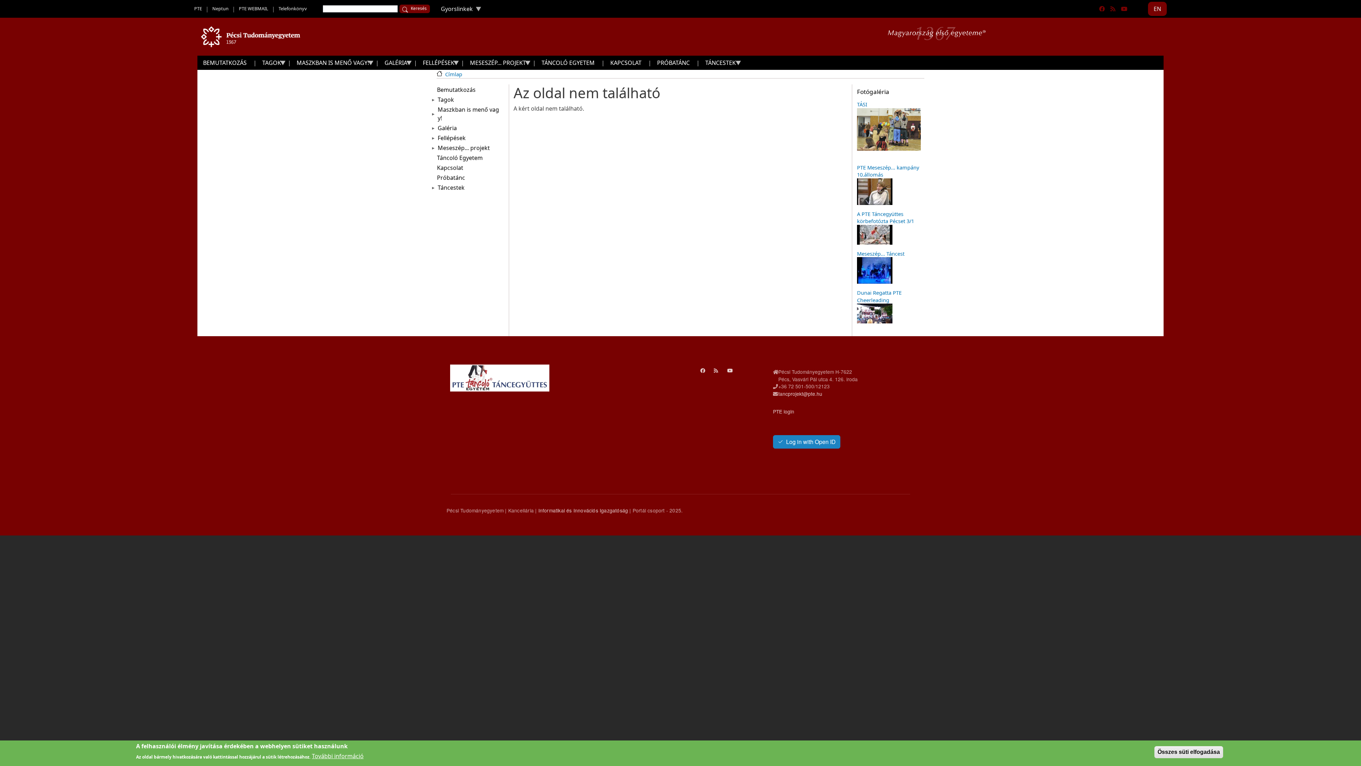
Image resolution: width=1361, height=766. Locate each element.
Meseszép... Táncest (880, 253)
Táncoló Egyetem (460, 158)
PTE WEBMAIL (253, 8)
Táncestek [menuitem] (718, 64)
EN (1157, 9)
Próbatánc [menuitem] (673, 63)
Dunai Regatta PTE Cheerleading (879, 296)
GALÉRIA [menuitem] (393, 64)
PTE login (783, 411)
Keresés (419, 8)
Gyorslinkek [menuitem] (454, 10)
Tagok (446, 100)
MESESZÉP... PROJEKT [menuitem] (495, 64)
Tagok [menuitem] (269, 64)
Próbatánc (451, 178)
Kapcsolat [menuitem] (626, 63)
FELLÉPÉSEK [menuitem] (435, 64)
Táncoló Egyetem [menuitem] (568, 63)
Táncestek (451, 188)
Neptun (220, 8)
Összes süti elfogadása (1189, 752)
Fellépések (452, 138)
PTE (198, 8)
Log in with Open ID (811, 442)
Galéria (447, 128)
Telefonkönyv (293, 8)
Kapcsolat (450, 168)
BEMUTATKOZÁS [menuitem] (225, 63)
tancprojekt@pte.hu (800, 393)
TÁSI (862, 104)
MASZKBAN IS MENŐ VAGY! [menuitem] (330, 64)
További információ (338, 756)
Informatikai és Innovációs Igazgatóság (583, 510)
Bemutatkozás (456, 90)
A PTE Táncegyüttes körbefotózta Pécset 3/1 (885, 217)
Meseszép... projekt (464, 148)
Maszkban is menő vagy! (468, 114)
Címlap (453, 74)
